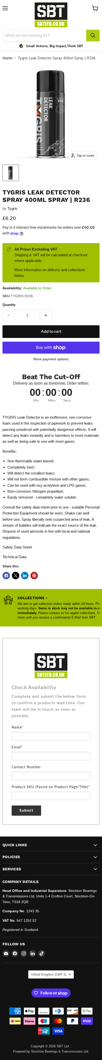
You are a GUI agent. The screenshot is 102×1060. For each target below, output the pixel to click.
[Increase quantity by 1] (46, 315)
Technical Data (14, 557)
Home (7, 58)
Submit (26, 810)
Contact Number (26, 767)
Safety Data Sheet (17, 547)
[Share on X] (15, 575)
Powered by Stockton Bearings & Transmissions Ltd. (51, 1051)
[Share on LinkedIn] (24, 575)
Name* (18, 727)
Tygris (12, 208)
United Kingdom (48, 974)
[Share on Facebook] (6, 575)
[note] (51, 708)
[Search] (93, 35)
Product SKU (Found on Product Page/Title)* (51, 787)
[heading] (51, 687)
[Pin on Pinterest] (34, 575)
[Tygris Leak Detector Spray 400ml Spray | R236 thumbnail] (11, 173)
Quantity (8, 305)
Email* (17, 747)
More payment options (51, 359)
